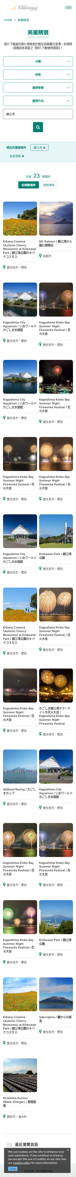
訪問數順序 (28, 185)
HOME (8, 20)
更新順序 (49, 185)
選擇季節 (38, 87)
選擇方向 (38, 100)
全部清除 (15, 156)
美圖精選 (23, 20)
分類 (38, 61)
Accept (13, 1169)
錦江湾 (38, 147)
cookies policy (22, 1162)
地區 (38, 74)
